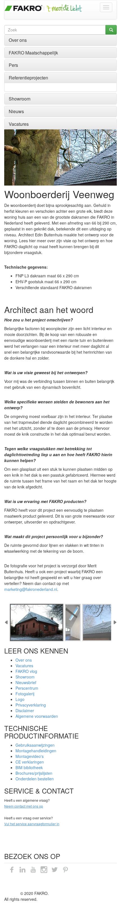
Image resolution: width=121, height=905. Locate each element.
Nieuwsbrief (25, 682)
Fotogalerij (24, 693)
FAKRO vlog (26, 671)
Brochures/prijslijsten (33, 773)
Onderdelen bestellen (34, 778)
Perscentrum (26, 688)
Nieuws (16, 111)
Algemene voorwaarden (36, 716)
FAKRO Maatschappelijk (33, 52)
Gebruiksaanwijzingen (35, 745)
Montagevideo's (29, 756)
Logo (19, 699)
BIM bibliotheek (29, 767)
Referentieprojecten (28, 77)
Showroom (19, 98)
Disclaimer (24, 710)
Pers (13, 65)
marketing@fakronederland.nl (30, 589)
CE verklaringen (29, 762)
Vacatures (19, 124)
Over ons (18, 40)
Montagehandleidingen (35, 750)
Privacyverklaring (30, 705)
